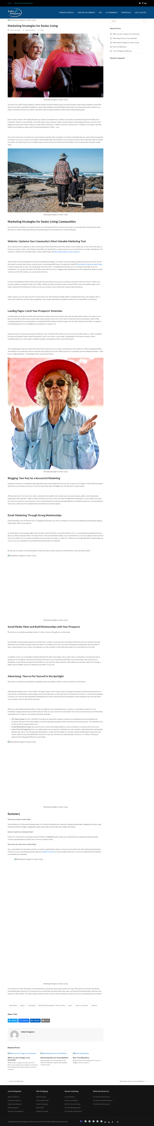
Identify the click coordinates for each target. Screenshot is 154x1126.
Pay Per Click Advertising (72, 1104)
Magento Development (15, 1104)
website (94, 1005)
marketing (31, 1005)
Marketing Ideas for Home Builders (54, 1058)
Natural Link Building (71, 1100)
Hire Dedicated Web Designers (103, 1100)
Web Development (13, 1097)
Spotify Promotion (48, 852)
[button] (13, 1020)
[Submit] (144, 21)
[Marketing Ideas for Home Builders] (53, 1053)
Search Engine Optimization (73, 1111)
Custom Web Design (42, 1100)
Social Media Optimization (72, 1107)
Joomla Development (14, 1100)
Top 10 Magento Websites (122, 51)
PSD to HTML (40, 1107)
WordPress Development (15, 1111)
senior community (82, 1005)
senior (70, 1005)
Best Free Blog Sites (81, 1058)
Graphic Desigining (42, 1104)
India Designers (30, 30)
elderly (22, 1005)
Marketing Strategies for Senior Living (51, 1005)
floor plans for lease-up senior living (89, 264)
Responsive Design (42, 1111)
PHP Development (13, 1107)
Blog (42, 30)
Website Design (41, 1097)
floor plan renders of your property (67, 252)
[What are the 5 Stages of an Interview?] (22, 1053)
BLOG (10, 3)
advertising (13, 1005)
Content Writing (70, 1097)
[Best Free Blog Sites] (81, 1053)
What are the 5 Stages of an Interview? (126, 34)
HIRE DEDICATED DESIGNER (23, 3)
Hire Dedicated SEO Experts (101, 1097)
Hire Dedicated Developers (101, 1104)
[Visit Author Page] (14, 1034)
